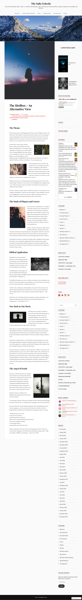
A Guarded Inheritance (64, 385)
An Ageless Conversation (64, 269)
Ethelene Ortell (65, 407)
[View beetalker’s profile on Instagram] (65, 295)
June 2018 (62, 460)
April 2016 (62, 501)
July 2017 (62, 482)
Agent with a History (64, 158)
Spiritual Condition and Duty (38, 116)
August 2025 (63, 432)
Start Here (17, 13)
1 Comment (14, 119)
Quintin (63, 400)
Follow (61, 586)
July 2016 (62, 491)
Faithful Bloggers (62, 282)
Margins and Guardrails (64, 376)
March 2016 (63, 504)
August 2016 (63, 488)
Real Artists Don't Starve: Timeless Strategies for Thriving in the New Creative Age (66, 175)
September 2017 (64, 479)
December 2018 (64, 441)
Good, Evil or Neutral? (64, 256)
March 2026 (63, 429)
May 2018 (62, 463)
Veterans (60, 379)
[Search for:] (68, 305)
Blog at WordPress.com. (41, 597)
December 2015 (64, 513)
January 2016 (63, 510)
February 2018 (63, 473)
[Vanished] (76, 146)
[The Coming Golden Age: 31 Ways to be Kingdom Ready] (76, 156)
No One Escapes (62, 389)
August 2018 (63, 454)
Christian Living (47, 13)
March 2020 (63, 435)
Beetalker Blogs (62, 283)
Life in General (25, 116)
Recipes (65, 13)
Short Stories (63, 234)
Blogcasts (62, 209)
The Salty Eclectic (41, 3)
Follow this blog (63, 572)
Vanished (61, 143)
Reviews (62, 228)
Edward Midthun (65, 404)
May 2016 (62, 498)
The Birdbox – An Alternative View (20, 107)
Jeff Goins (61, 178)
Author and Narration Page (28, 13)
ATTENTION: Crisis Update (65, 263)
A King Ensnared (63, 188)
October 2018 (63, 448)
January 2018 (63, 476)
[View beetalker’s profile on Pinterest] (68, 295)
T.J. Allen (25, 114)
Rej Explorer (64, 414)
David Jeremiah (62, 144)
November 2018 (64, 445)
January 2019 (63, 438)
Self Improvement (64, 231)
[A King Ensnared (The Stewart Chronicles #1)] (76, 191)
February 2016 (63, 507)
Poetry (39, 13)
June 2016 (62, 495)
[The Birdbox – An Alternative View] (30, 99)
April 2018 (62, 466)
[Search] (76, 305)
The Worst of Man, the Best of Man (67, 382)
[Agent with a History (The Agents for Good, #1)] (76, 161)
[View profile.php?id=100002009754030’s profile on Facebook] (59, 295)
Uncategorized (24, 117)
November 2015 (64, 516)
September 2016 (64, 485)
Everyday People (57, 13)
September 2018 (64, 451)
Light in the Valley (62, 259)
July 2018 (62, 457)
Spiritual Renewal (14, 117)
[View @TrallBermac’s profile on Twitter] (62, 295)
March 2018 (63, 470)
